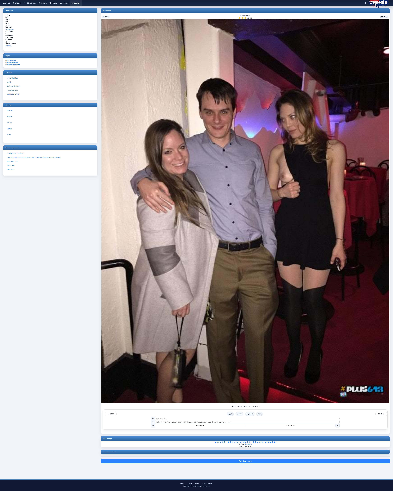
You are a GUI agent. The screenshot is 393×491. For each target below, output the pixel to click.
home (7, 3)
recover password (13, 65)
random (76, 3)
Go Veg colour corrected (15, 153)
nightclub (250, 414)
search (43, 3)
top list (32, 3)
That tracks (11, 165)
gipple (230, 414)
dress (259, 414)
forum (54, 3)
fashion (239, 414)
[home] (378, 2)
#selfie (9, 82)
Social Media (290, 425)
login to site (11, 60)
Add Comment (245, 461)
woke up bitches (12, 161)
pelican (9, 123)
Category (199, 425)
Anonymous (9, 29)
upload (65, 3)
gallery (17, 3)
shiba (9, 135)
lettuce (9, 117)
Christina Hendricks (13, 86)
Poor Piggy (10, 169)
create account (12, 63)
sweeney (10, 110)
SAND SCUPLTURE (13, 94)
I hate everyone (12, 90)
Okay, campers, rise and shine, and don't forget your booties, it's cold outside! (33, 157)
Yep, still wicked (12, 78)
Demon (9, 129)
